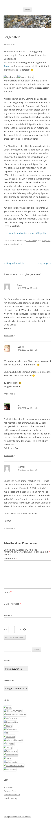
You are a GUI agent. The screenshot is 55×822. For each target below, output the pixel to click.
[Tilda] (10, 718)
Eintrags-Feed (10, 791)
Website (8, 615)
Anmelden (8, 787)
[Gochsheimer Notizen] (8, 725)
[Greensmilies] (11, 722)
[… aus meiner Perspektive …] (14, 765)
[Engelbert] (13, 711)
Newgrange (44, 263)
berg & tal (46, 240)
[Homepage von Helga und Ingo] (11, 729)
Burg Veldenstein (14, 263)
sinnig (6, 244)
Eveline (20, 346)
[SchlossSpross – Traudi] (8, 758)
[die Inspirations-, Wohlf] (11, 754)
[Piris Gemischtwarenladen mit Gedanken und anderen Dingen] (10, 762)
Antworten (8, 335)
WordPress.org (10, 798)
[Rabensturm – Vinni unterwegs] (10, 751)
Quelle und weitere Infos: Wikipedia (27, 233)
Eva (18, 404)
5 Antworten (9, 44)
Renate (7, 66)
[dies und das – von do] (15, 714)
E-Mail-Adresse (12, 603)
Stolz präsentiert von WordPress (17, 816)
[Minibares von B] (9, 736)
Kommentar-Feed (12, 794)
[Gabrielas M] (6, 732)
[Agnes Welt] (8, 707)
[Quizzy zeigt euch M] (8, 747)
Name (8, 592)
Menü (27, 9)
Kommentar (11, 558)
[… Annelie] (13, 740)
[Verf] (10, 769)
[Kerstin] (9, 743)
